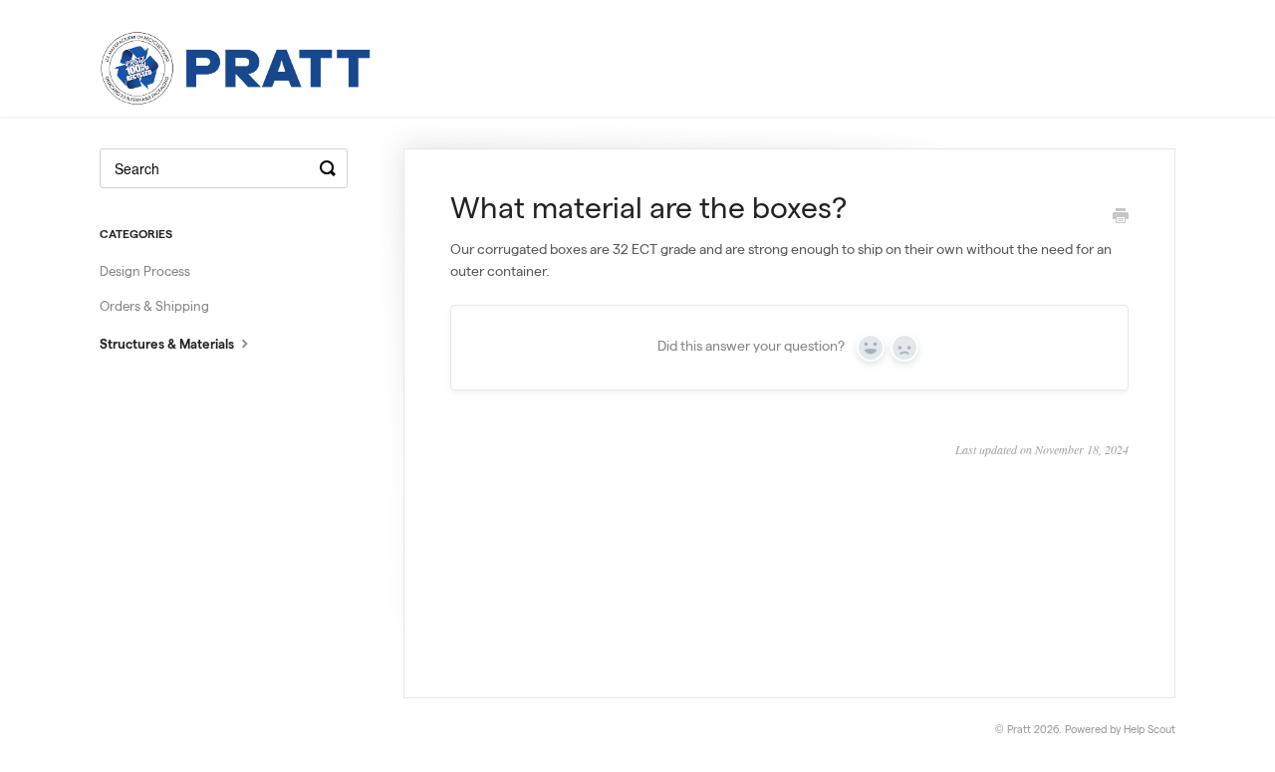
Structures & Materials (168, 346)
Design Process (145, 273)
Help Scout (1149, 730)
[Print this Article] (1121, 219)
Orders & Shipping (154, 308)
